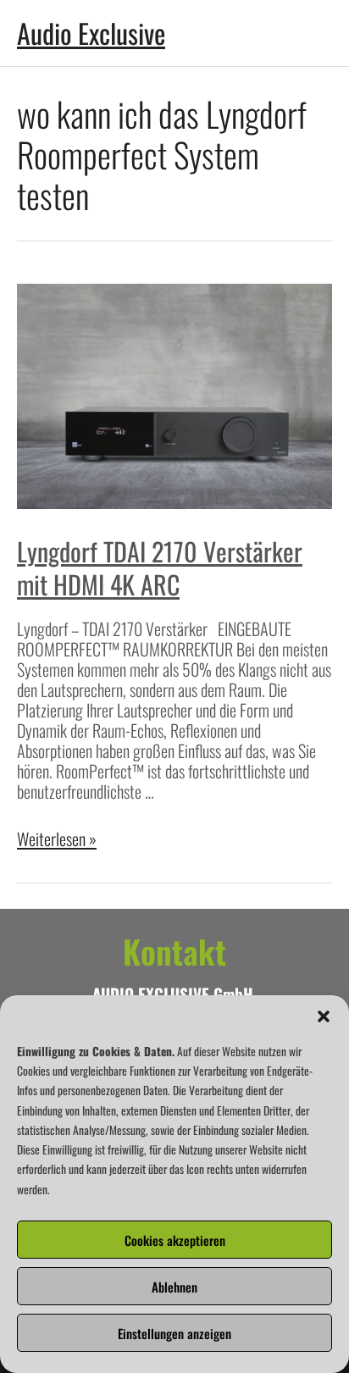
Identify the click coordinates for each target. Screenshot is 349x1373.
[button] (323, 1016)
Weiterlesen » (57, 838)
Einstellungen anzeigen (174, 1333)
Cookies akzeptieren (175, 1240)
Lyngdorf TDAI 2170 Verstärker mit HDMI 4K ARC (159, 567)
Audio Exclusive (91, 33)
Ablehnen (174, 1286)
